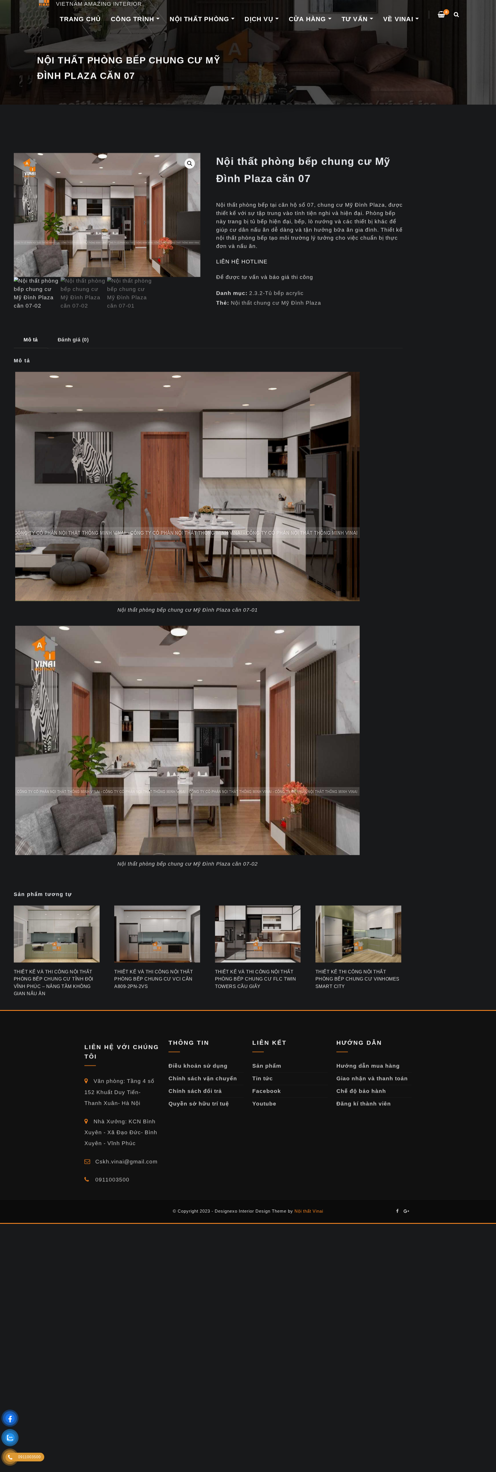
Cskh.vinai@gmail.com (126, 1153)
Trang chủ (80, 19)
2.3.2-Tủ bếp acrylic (276, 268)
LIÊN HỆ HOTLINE (242, 236)
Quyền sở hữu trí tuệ (198, 1100)
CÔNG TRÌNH (133, 19)
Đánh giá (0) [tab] (73, 314)
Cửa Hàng (308, 19)
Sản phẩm (266, 1062)
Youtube (264, 1100)
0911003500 (111, 1171)
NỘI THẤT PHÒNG (200, 19)
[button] (190, 138)
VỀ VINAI (399, 19)
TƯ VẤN (356, 19)
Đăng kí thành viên (363, 1100)
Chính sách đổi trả (195, 1087)
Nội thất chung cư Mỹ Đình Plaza (276, 278)
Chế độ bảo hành (361, 1087)
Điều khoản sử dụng (198, 1062)
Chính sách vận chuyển (202, 1074)
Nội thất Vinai (308, 1211)
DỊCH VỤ (260, 19)
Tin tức (262, 1074)
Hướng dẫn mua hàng (368, 1062)
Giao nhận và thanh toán (372, 1074)
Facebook (266, 1087)
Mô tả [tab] (31, 314)
